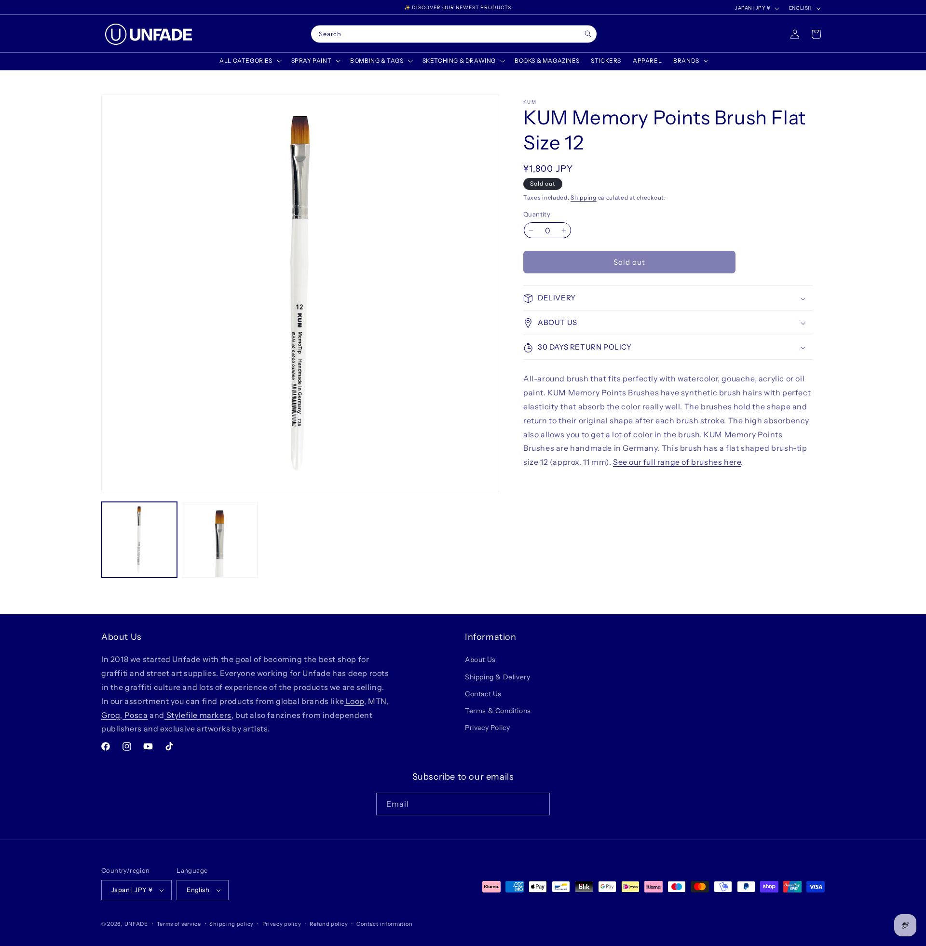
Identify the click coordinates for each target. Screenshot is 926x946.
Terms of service (179, 923)
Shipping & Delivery (497, 677)
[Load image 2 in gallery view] (220, 540)
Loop (354, 701)
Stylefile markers (198, 715)
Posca (135, 715)
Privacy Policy (487, 727)
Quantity (536, 214)
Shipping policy (231, 923)
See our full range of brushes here (677, 462)
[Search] (588, 34)
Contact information (384, 923)
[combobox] (454, 34)
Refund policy (329, 923)
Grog (110, 715)
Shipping (584, 197)
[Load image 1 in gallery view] (139, 540)
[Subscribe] (538, 804)
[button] (249, 60)
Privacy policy (281, 923)
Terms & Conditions (498, 710)
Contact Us (483, 693)
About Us (480, 659)
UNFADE (136, 923)
